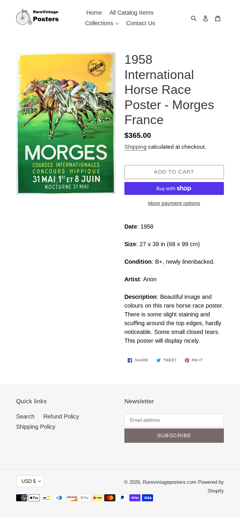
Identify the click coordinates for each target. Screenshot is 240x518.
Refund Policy (61, 416)
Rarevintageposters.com (169, 482)
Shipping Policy (35, 426)
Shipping (135, 147)
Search (25, 416)
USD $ (29, 481)
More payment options (174, 203)
